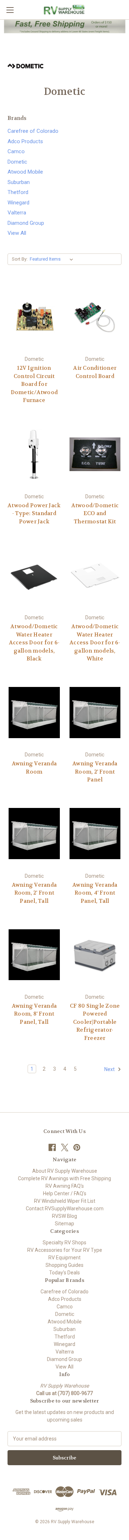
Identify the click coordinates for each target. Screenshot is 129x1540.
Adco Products (25, 141)
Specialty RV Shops (64, 1242)
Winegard (18, 202)
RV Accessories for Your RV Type (64, 1250)
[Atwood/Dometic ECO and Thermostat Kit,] (95, 454)
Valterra (17, 212)
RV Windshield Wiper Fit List (64, 1201)
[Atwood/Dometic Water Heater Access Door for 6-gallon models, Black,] (34, 575)
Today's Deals (64, 1272)
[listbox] (53, 259)
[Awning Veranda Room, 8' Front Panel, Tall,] (34, 954)
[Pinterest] (77, 1147)
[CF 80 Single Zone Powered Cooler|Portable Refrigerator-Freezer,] (95, 954)
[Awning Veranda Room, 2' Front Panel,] (95, 712)
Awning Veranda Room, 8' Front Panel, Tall (34, 1014)
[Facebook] (52, 1147)
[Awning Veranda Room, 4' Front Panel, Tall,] (95, 833)
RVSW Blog (64, 1216)
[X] (64, 1147)
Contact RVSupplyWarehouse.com (65, 1208)
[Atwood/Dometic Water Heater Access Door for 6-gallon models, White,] (95, 575)
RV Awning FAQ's (65, 1186)
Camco (16, 151)
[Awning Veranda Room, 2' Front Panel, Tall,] (34, 833)
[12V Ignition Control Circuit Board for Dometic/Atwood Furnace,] (34, 317)
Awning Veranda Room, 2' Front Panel (95, 771)
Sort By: (20, 259)
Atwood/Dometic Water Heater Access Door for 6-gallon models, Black (34, 642)
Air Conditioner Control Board (94, 372)
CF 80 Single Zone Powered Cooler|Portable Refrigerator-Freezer (95, 1022)
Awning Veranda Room (34, 767)
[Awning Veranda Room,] (34, 712)
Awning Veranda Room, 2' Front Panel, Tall (34, 893)
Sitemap (64, 1223)
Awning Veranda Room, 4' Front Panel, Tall (95, 893)
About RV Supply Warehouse (64, 1171)
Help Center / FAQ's (64, 1193)
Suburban (19, 182)
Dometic (17, 162)
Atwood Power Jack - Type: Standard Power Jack (34, 513)
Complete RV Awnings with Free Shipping (64, 1178)
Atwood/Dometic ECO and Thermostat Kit (95, 513)
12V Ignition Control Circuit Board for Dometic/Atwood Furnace (34, 384)
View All (17, 233)
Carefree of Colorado (33, 131)
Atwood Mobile (25, 172)
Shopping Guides (64, 1265)
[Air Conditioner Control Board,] (95, 317)
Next (110, 1069)
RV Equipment (64, 1257)
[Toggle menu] (10, 10)
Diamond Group (26, 223)
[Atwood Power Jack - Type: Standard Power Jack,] (34, 454)
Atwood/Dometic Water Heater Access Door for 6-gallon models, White (95, 642)
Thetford (18, 192)
